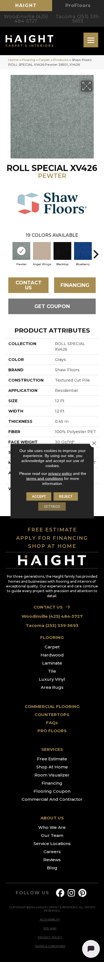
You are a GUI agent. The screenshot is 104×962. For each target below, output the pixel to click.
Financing (74, 285)
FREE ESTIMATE (52, 530)
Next (96, 251)
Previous (8, 251)
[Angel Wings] (42, 251)
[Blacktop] (62, 251)
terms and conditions (44, 478)
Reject (65, 497)
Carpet (44, 60)
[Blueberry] (83, 251)
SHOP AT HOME (52, 546)
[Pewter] (21, 251)
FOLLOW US (32, 892)
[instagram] (71, 893)
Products (61, 60)
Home (13, 60)
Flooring (28, 60)
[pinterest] (82, 893)
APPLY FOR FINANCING (52, 538)
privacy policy (60, 473)
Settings (52, 507)
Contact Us (29, 285)
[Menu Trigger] (90, 40)
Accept (39, 497)
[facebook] (60, 893)
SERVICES (52, 749)
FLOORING (52, 637)
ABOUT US (52, 818)
